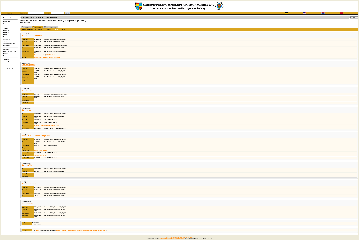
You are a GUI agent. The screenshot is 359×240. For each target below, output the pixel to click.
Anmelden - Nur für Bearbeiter (47, 17)
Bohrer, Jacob (27, 203)
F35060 (45, 150)
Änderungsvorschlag (50, 27)
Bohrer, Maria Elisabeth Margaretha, (36, 136)
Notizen (5, 37)
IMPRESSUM (189, 237)
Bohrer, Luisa (27, 90)
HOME (167, 237)
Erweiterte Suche (8, 18)
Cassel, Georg (38, 150)
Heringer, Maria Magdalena (41, 57)
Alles (56, 29)
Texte (5, 41)
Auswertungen (7, 26)
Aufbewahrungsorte (9, 43)
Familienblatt (38, 27)
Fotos (5, 34)
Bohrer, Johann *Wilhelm (32, 35)
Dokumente (6, 39)
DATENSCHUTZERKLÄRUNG (177, 237)
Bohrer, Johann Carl (39, 54)
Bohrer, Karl (26, 110)
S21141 (37, 230)
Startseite (26, 17)
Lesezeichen (6, 45)
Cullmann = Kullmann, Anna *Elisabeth (44, 125)
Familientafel (27, 27)
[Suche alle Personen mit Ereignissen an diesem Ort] (65, 39)
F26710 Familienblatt (51, 54)
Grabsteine (6, 32)
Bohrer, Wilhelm (28, 165)
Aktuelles (6, 49)
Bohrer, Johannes (29, 184)
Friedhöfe (6, 30)
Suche (33, 17)
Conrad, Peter (38, 155)
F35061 (44, 155)
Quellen (5, 28)
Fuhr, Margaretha (28, 65)
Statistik (5, 53)
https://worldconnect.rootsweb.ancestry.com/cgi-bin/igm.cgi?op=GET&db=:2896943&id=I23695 (81, 230)
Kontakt (5, 56)
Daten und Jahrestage (9, 51)
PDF (63, 29)
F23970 (57, 125)
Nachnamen (6, 21)
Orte (4, 24)
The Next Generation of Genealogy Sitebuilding (171, 238)
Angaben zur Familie (27, 29)
